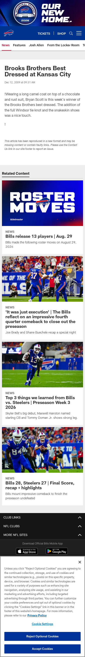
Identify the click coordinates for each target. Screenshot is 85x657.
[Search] (71, 33)
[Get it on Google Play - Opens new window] (57, 553)
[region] (42, 606)
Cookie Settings (42, 624)
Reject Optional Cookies (42, 636)
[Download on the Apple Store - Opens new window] (27, 551)
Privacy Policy (37, 615)
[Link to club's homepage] (8, 31)
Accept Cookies (42, 648)
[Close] (80, 562)
